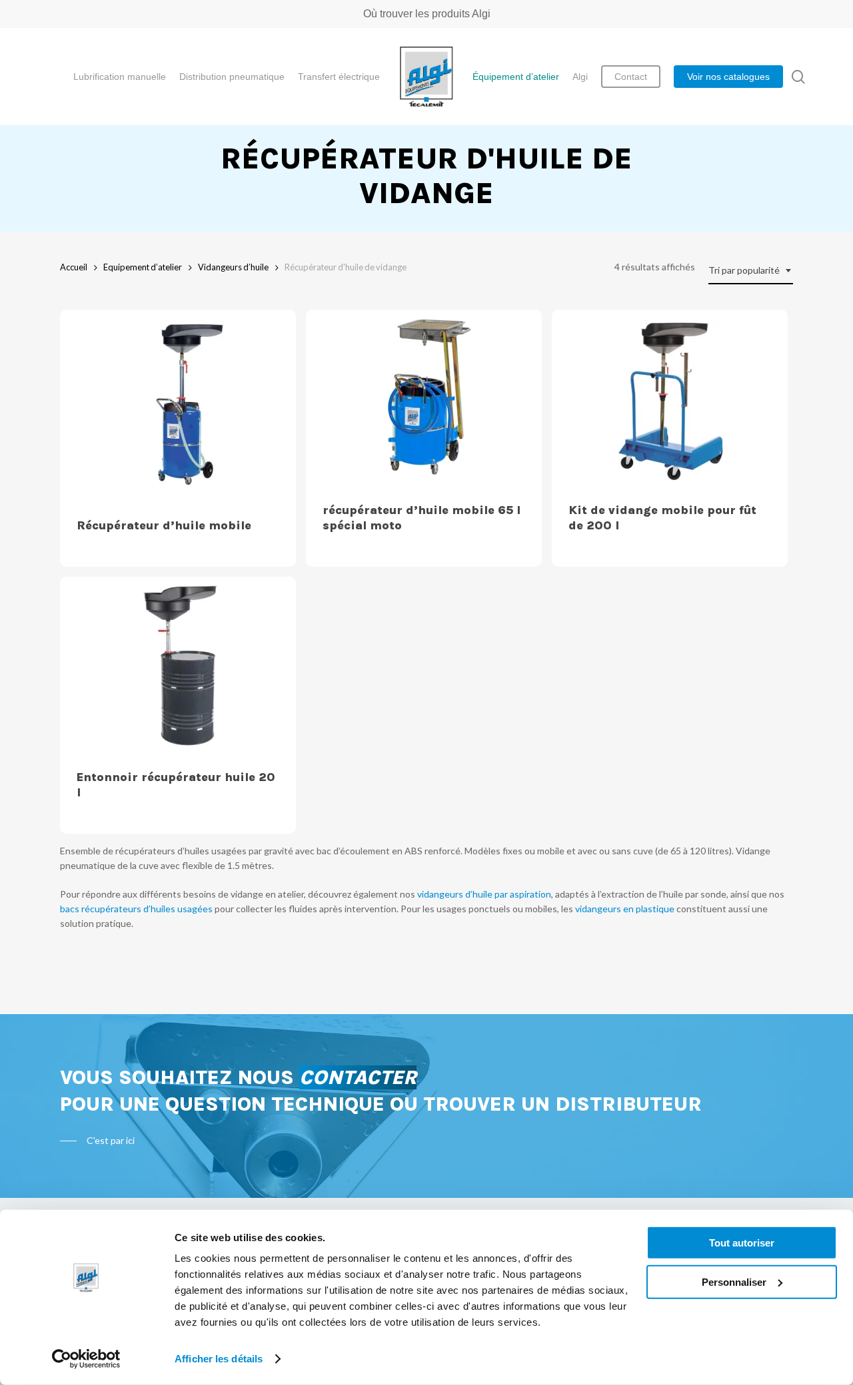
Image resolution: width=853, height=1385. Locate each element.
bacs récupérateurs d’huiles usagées (136, 908)
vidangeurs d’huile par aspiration (484, 894)
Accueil (73, 267)
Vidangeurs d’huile (233, 267)
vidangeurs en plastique (624, 908)
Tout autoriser (741, 1242)
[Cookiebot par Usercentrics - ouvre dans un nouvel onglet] (86, 1359)
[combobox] (750, 271)
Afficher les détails (219, 1358)
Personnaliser (734, 1281)
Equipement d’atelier (142, 267)
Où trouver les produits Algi (426, 13)
